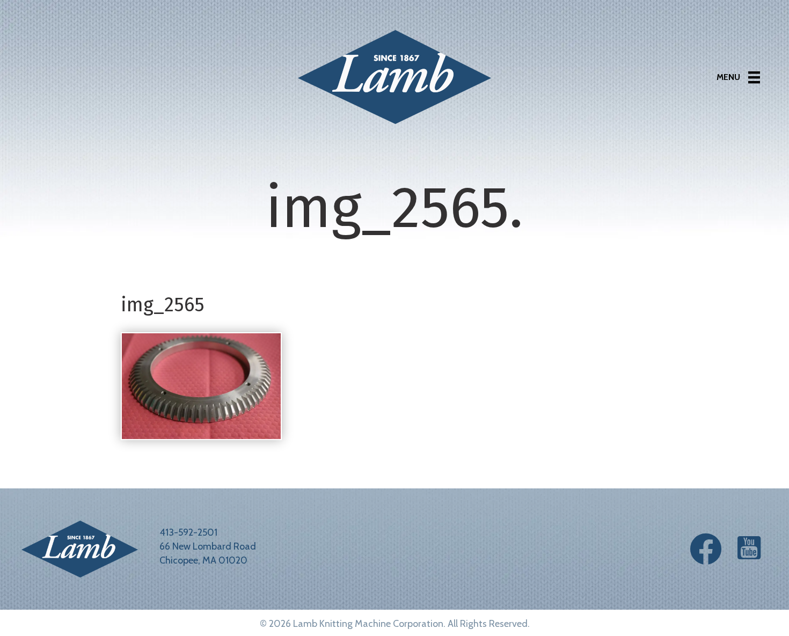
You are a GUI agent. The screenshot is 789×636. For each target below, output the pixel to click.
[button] (706, 549)
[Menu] (738, 77)
